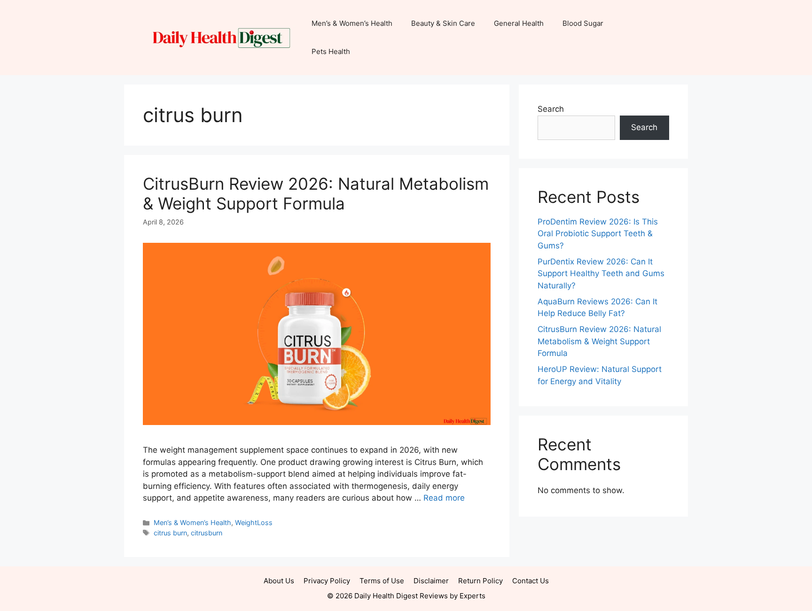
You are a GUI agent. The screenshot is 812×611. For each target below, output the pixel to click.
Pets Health (331, 51)
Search (551, 109)
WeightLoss (254, 522)
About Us (279, 580)
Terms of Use (381, 580)
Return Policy (480, 580)
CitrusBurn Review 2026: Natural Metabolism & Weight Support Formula (316, 193)
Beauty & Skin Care (443, 23)
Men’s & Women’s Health (352, 23)
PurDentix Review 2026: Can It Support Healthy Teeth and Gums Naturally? (601, 273)
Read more (444, 498)
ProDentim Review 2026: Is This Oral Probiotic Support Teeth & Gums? (598, 233)
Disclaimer (431, 580)
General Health (519, 23)
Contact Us (530, 580)
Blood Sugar (582, 23)
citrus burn (170, 533)
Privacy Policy (327, 580)
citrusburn (206, 533)
